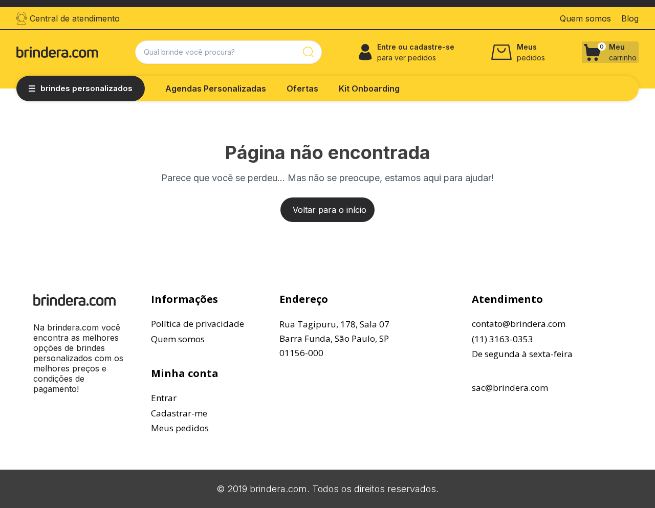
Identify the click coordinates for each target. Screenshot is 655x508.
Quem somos (178, 339)
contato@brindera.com (518, 323)
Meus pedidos (180, 428)
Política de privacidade (197, 323)
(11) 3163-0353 (502, 339)
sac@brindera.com (510, 387)
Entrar (164, 398)
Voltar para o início (329, 210)
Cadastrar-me (179, 413)
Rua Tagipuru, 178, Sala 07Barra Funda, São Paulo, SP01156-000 (334, 338)
